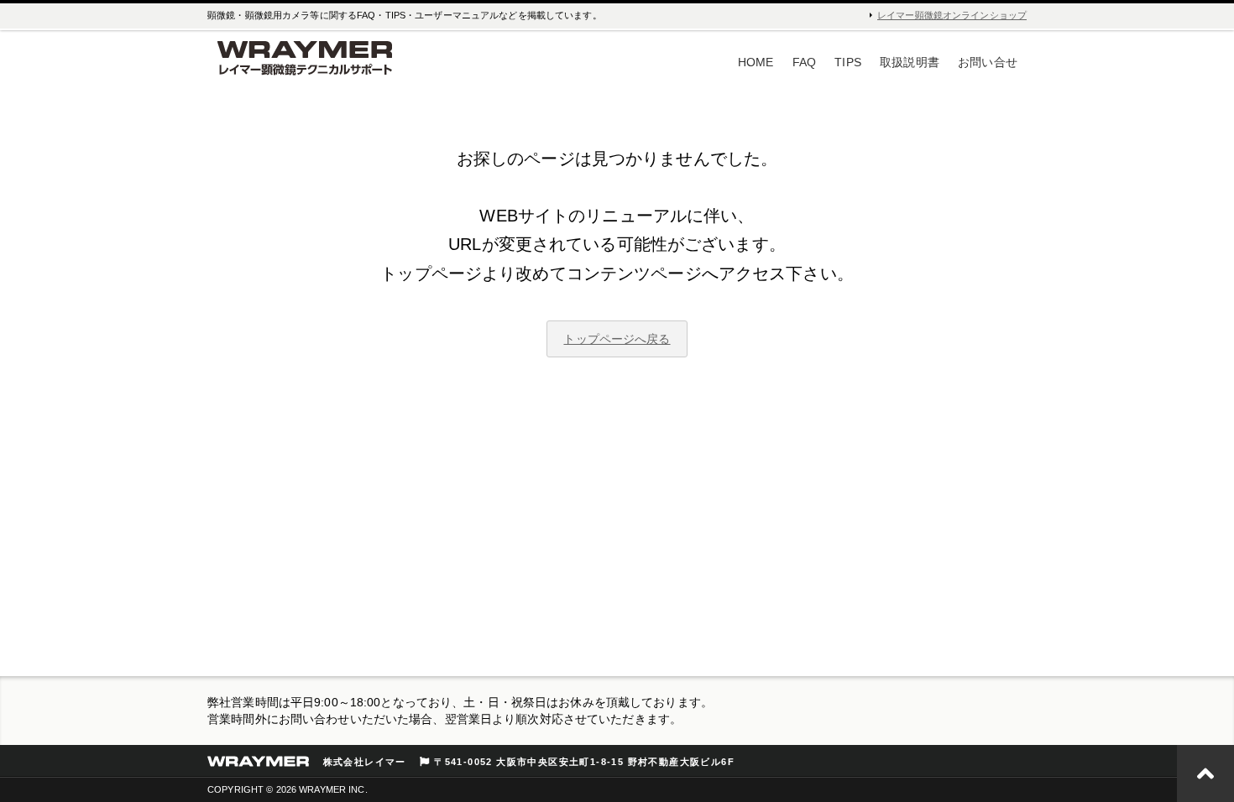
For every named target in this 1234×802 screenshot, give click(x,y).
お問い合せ (987, 62)
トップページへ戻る (616, 339)
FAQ (804, 62)
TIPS (847, 62)
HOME (756, 62)
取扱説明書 (909, 62)
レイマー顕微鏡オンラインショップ (952, 15)
